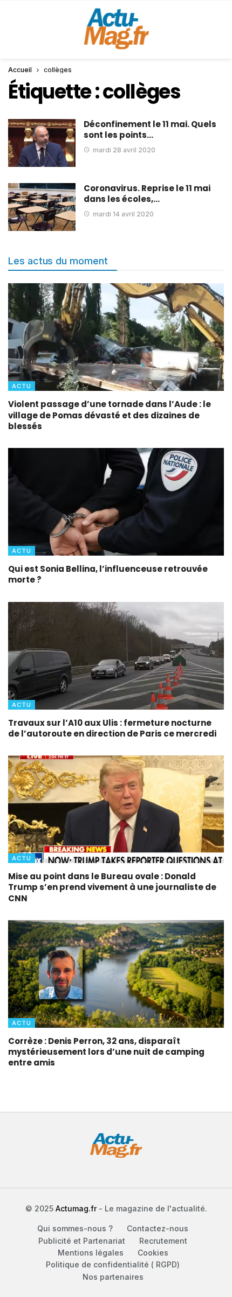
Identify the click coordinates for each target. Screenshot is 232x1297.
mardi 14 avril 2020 (123, 214)
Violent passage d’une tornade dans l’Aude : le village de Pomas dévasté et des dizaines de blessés (109, 415)
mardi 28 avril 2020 (124, 150)
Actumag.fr (76, 1208)
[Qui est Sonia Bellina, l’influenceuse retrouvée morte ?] (116, 502)
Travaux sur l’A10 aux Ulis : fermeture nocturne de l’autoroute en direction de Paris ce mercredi (112, 728)
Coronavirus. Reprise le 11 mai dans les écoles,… (147, 194)
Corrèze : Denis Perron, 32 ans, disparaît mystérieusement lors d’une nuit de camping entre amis (106, 1052)
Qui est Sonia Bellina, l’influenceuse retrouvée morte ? (108, 574)
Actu (21, 386)
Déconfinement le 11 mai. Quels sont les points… (150, 129)
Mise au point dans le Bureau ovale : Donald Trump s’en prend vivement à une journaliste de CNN (112, 887)
